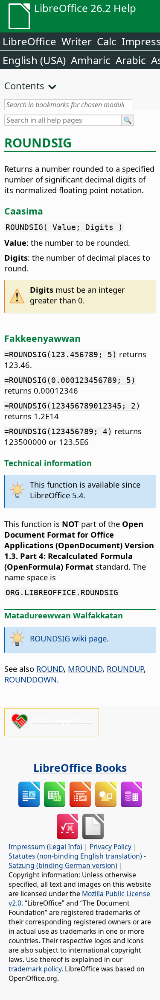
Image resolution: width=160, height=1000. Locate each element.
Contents (24, 85)
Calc (106, 41)
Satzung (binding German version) (63, 865)
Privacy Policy (110, 846)
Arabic (131, 60)
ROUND (50, 668)
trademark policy (35, 969)
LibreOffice (29, 41)
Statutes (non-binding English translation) (75, 856)
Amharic (91, 60)
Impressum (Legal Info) (45, 846)
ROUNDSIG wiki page (68, 638)
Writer (76, 41)
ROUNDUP (125, 668)
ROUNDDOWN (30, 679)
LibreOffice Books (80, 767)
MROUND (85, 668)
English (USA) (34, 60)
